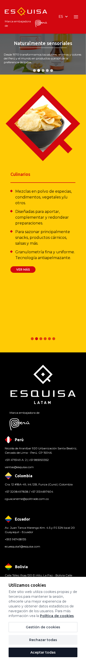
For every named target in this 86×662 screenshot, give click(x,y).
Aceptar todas (43, 652)
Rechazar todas (43, 640)
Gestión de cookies (43, 627)
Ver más (23, 269)
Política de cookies (57, 616)
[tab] (34, 70)
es (61, 16)
